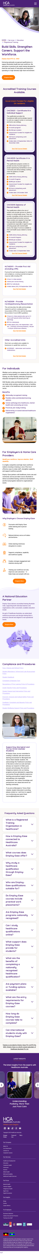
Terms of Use (13, 1136)
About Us (5, 1146)
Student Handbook (8, 677)
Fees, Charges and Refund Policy (12, 668)
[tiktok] (12, 1128)
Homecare (6, 1167)
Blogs (4, 1201)
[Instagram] (8, 1128)
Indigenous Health (7, 1188)
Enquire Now (8, 77)
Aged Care (6, 1191)
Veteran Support (7, 1186)
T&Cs (20, 1135)
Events (5, 1203)
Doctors (5, 1169)
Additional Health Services (10, 1176)
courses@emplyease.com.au (15, 796)
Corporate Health (7, 1165)
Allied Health (6, 1172)
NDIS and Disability (8, 1174)
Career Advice (6, 1205)
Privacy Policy (5, 1136)
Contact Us (6, 1150)
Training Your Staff (8, 1218)
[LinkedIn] (4, 1128)
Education (5, 1163)
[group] (19, 1092)
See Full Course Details (19, 149)
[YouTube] (20, 1128)
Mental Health (6, 1184)
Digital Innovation (7, 1193)
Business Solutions (8, 1213)
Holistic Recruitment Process (10, 1215)
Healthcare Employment (9, 1161)
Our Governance (7, 1148)
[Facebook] (16, 1128)
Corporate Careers (7, 1153)
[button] (3, 1084)
